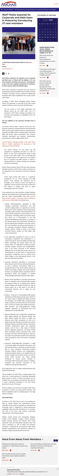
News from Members (8, 9)
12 (47, 32)
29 (55, 37)
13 (50, 32)
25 (45, 37)
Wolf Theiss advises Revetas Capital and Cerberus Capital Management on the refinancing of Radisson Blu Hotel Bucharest (47, 85)
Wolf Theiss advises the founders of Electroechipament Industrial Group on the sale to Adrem (47, 59)
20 (50, 34)
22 (55, 34)
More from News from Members (21, 439)
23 (40, 37)
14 (53, 32)
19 (47, 34)
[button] (55, 441)
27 (50, 37)
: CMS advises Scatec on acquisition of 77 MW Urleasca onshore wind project (14, 446)
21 (53, 34)
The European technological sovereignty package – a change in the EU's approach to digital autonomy (48, 72)
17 (42, 34)
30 (40, 40)
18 (45, 34)
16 (40, 34)
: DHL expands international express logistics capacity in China (14, 456)
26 (47, 37)
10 (42, 32)
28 (53, 37)
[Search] (54, 4)
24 (42, 37)
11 (45, 32)
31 (42, 40)
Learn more (15, 474)
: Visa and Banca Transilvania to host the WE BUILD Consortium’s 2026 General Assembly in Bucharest (43, 446)
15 (55, 32)
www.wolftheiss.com (7, 68)
